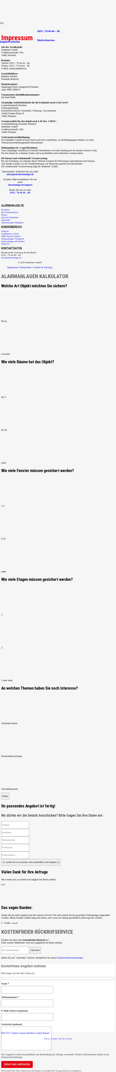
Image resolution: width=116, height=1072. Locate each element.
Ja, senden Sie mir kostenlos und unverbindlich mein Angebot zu (30, 862)
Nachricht (11, 1024)
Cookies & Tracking (42, 267)
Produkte (5, 210)
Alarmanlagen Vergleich (12, 239)
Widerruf (5, 244)
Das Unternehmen (9, 212)
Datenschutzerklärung (11, 1057)
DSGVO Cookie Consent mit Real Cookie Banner (25, 1033)
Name (5, 983)
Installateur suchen (10, 233)
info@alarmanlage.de (11, 257)
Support (5, 231)
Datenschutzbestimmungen (70, 957)
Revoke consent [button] (65, 1038)
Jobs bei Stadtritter (10, 217)
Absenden (35, 950)
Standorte (5, 220)
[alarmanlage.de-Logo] (18, 38)
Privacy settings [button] (50, 1038)
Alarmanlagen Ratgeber (12, 222)
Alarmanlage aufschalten (13, 241)
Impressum (12, 267)
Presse (4, 215)
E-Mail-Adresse (14, 1010)
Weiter (5, 796)
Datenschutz (25, 267)
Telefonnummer (10, 997)
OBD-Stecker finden (10, 236)
